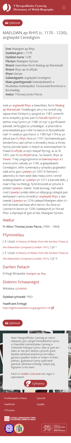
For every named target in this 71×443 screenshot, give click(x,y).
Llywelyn (16, 188)
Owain (7, 159)
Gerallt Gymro (48, 118)
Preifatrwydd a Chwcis (15, 398)
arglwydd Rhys (22, 105)
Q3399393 (21, 288)
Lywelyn (27, 171)
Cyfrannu (38, 383)
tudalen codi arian (31, 373)
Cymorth (41, 398)
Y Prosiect (9, 410)
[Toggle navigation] (63, 7)
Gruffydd (16, 151)
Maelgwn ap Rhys (36, 273)
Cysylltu (40, 404)
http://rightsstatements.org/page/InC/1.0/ (27, 308)
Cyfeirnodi (14, 22)
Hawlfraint (9, 404)
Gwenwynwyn (50, 159)
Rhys (23, 138)
